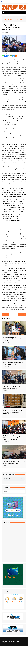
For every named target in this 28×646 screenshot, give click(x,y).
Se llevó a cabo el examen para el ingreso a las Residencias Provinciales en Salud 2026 (13, 437)
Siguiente (21, 314)
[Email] (11, 56)
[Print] (16, 56)
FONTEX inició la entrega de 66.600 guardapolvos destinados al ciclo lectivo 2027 (14, 412)
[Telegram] (13, 56)
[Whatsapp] (3, 56)
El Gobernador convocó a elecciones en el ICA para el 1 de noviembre (13, 338)
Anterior (6, 314)
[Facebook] (5, 56)
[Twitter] (8, 56)
